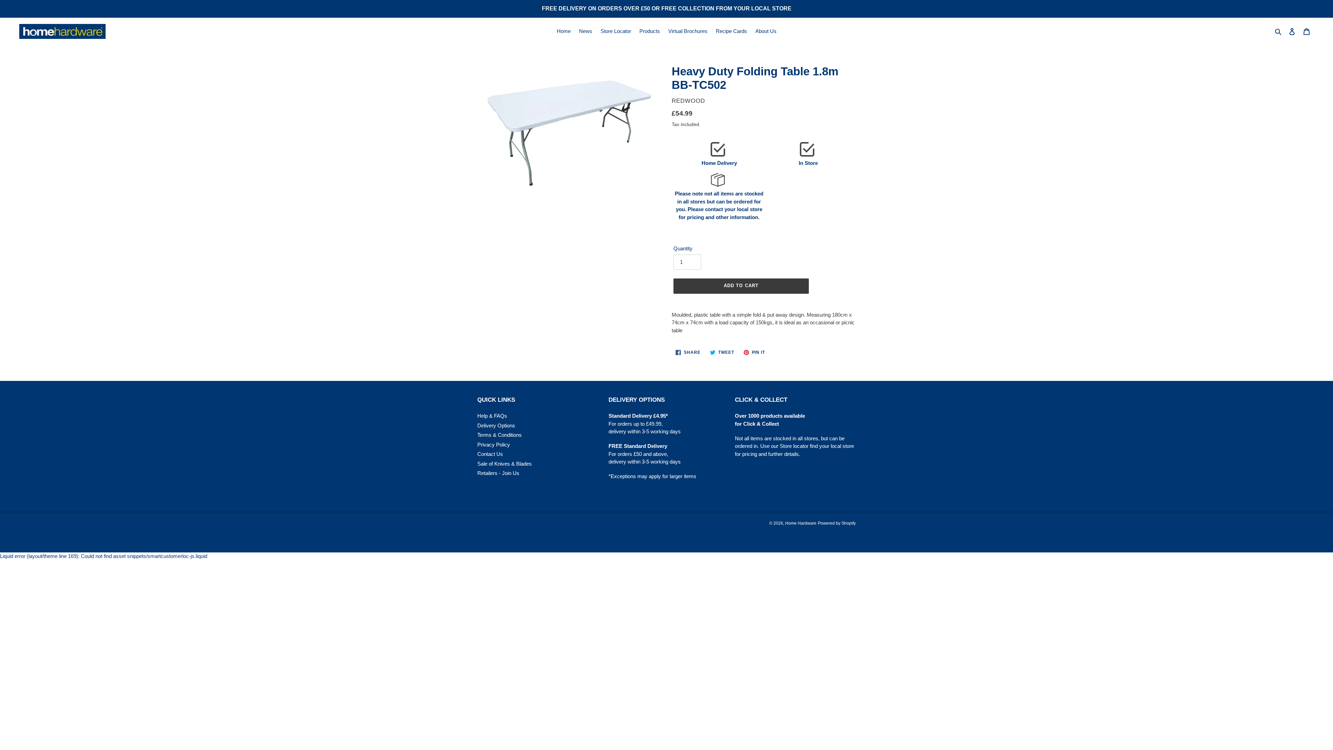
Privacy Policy (493, 445)
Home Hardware (800, 523)
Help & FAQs (492, 416)
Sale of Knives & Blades (504, 464)
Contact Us (490, 454)
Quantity (683, 248)
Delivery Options (496, 425)
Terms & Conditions (499, 435)
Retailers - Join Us (498, 473)
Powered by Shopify (837, 523)
